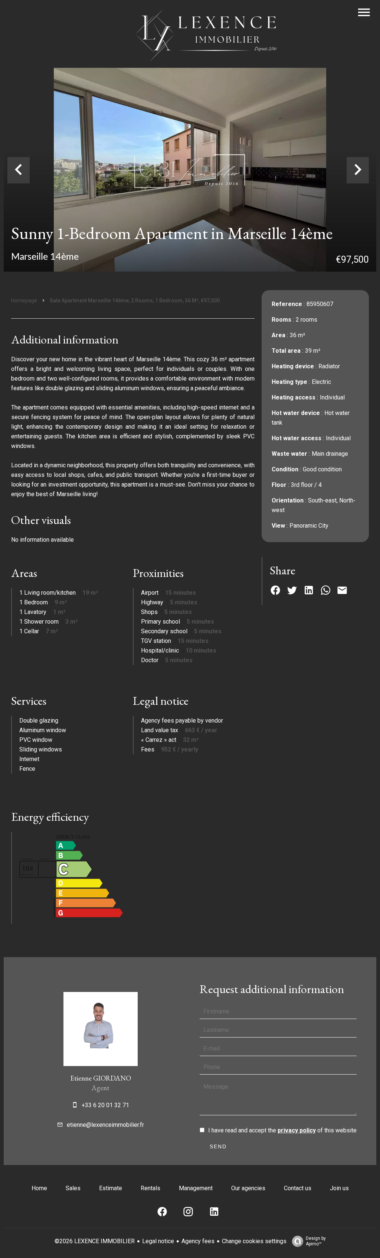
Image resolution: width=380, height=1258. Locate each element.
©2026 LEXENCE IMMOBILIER (95, 1241)
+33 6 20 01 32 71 (105, 1105)
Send (218, 1146)
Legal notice (158, 1241)
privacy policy (297, 1130)
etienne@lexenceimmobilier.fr (105, 1124)
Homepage (24, 300)
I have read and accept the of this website (282, 1130)
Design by (316, 1241)
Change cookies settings (254, 1241)
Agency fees (197, 1241)
